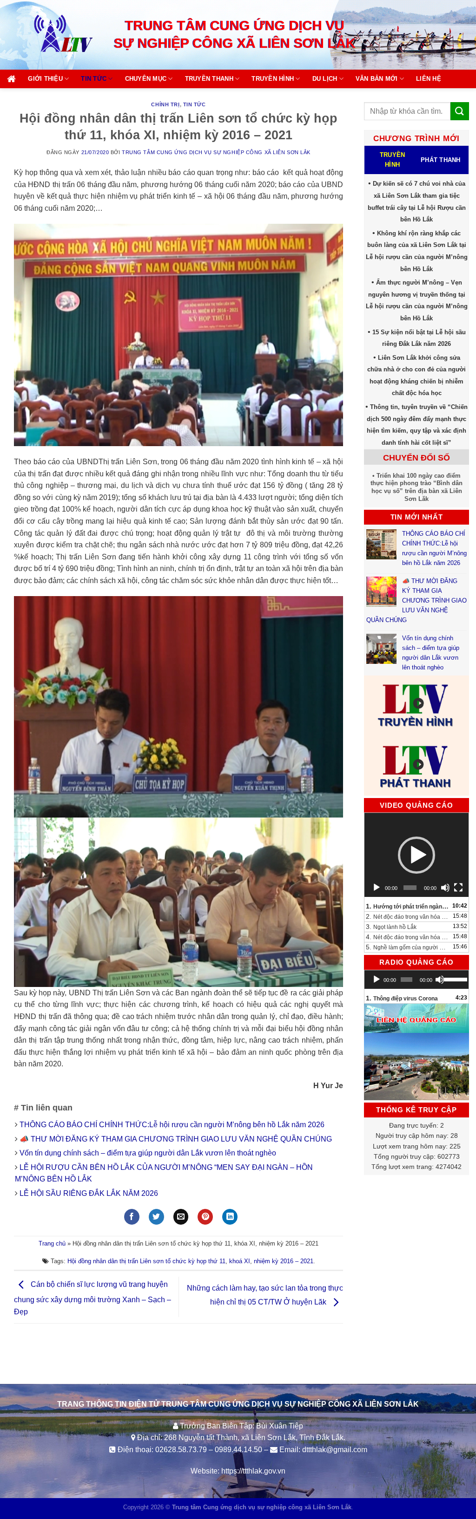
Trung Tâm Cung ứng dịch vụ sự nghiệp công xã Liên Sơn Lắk (216, 152)
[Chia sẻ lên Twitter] (156, 1217)
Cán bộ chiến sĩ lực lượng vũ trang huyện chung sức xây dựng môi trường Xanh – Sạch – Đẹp (92, 1298)
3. (391, 926)
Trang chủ (52, 1243)
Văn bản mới (377, 78)
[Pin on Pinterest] (205, 1217)
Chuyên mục (146, 78)
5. (407, 947)
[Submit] (459, 111)
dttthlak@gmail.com (334, 1450)
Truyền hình (272, 78)
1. (407, 906)
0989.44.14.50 (238, 1450)
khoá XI (239, 1261)
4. (407, 937)
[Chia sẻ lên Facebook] (131, 1217)
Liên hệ (428, 78)
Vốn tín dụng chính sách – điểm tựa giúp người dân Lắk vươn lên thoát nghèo (148, 1153)
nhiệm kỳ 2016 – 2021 (283, 1261)
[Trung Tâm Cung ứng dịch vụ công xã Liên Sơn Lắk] (53, 34)
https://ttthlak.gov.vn (253, 1471)
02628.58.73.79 (181, 1450)
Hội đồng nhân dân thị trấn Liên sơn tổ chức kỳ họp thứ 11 (146, 1261)
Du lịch (324, 78)
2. (407, 916)
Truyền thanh (209, 78)
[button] (416, 855)
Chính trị (165, 104)
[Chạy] (376, 887)
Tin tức (93, 78)
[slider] (454, 978)
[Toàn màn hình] (458, 887)
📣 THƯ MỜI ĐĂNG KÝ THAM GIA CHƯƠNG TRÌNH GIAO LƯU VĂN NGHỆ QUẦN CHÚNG (177, 1139)
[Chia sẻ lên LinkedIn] (230, 1217)
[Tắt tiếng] (445, 887)
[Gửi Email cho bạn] (181, 1217)
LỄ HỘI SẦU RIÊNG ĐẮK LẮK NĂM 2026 (89, 1193)
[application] (416, 855)
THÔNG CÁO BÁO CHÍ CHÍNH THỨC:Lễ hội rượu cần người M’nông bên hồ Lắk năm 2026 (172, 1125)
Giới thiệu (45, 78)
